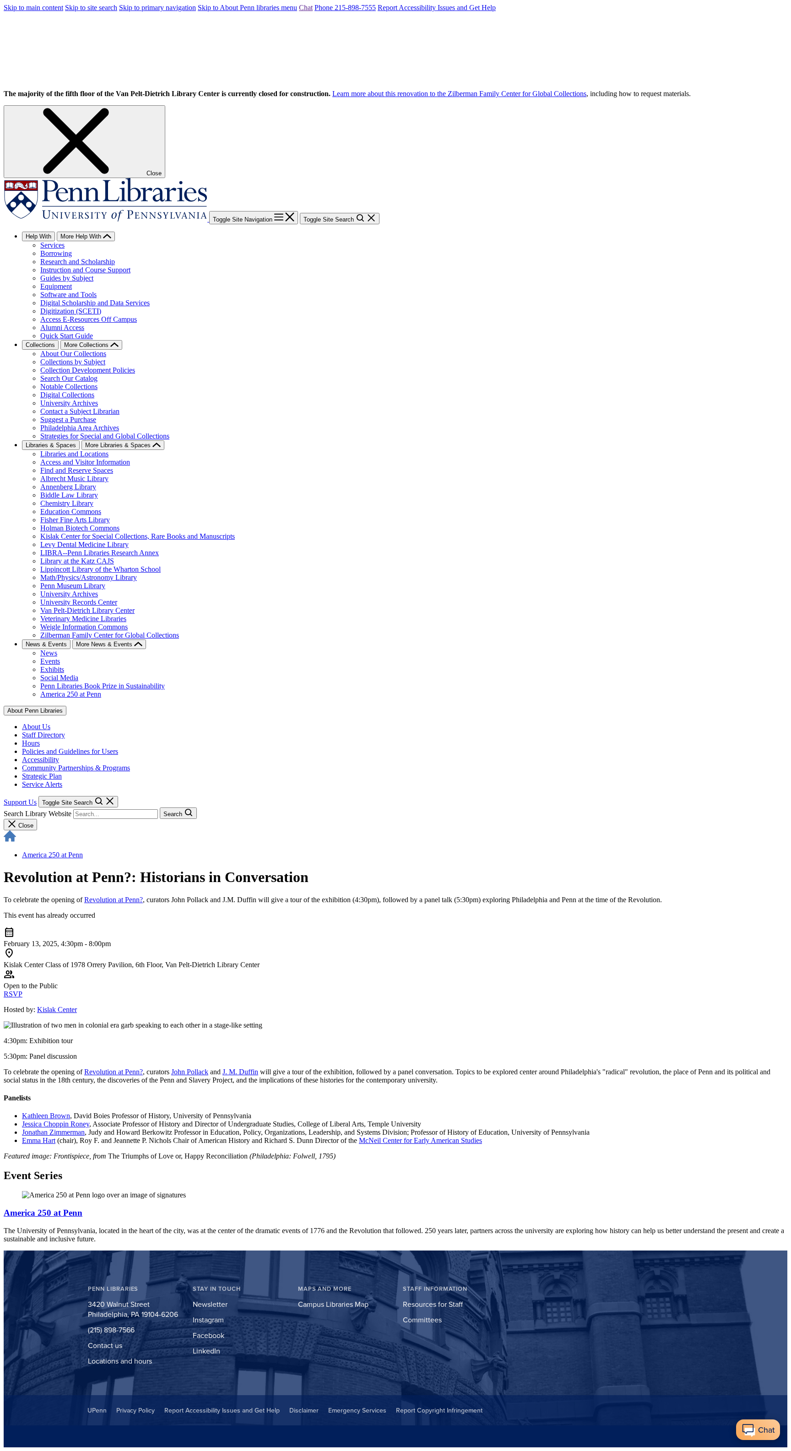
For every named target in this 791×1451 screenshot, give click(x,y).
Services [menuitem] (52, 245)
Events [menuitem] (50, 661)
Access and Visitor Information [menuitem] (85, 462)
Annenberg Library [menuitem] (68, 487)
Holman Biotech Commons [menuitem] (79, 528)
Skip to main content (33, 7)
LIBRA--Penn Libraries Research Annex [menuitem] (99, 553)
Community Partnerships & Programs (76, 768)
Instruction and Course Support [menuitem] (85, 270)
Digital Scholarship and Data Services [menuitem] (95, 303)
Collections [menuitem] (40, 344)
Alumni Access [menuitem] (62, 327)
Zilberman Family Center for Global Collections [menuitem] (109, 635)
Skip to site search (91, 7)
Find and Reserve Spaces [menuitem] (76, 470)
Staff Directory (43, 735)
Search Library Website (37, 814)
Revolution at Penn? (113, 900)
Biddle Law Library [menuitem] (69, 495)
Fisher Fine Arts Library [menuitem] (75, 520)
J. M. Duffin (240, 1072)
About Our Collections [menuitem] (73, 353)
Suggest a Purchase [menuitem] (68, 419)
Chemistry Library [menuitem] (66, 503)
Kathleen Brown (46, 1116)
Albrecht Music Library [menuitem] (74, 478)
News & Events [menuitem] (46, 644)
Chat (306, 7)
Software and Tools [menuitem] (68, 294)
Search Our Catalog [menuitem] (69, 378)
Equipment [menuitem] (56, 286)
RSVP (13, 994)
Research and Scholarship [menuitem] (77, 261)
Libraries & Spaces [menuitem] (51, 445)
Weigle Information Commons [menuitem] (84, 627)
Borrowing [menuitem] (56, 253)
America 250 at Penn (52, 855)
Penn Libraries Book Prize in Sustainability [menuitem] (102, 686)
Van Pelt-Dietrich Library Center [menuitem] (87, 610)
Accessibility (40, 759)
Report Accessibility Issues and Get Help (437, 7)
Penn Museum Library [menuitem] (72, 586)
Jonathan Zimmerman (53, 1132)
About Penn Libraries (35, 710)
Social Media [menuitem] (59, 678)
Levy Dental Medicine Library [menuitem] (84, 544)
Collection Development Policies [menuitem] (87, 370)
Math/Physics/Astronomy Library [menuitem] (88, 577)
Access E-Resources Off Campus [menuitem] (88, 319)
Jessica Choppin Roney (55, 1124)
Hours (31, 743)
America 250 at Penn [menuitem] (70, 694)
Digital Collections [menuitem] (67, 395)
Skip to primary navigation (157, 7)
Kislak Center (57, 1009)
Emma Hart (38, 1140)
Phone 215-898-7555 (345, 7)
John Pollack (189, 1072)
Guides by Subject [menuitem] (66, 278)
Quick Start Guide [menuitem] (66, 336)
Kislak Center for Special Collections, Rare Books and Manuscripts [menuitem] (137, 536)
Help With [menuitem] (38, 236)
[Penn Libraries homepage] (106, 219)
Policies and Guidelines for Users (70, 751)
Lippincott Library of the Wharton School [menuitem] (100, 569)
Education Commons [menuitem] (70, 511)
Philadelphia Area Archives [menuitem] (79, 428)
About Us (36, 727)
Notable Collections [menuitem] (69, 386)
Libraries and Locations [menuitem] (74, 454)
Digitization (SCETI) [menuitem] (70, 311)
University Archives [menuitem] (69, 403)
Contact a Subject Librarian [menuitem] (79, 411)
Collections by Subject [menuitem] (72, 362)
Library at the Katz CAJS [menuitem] (77, 561)
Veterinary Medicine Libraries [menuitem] (83, 619)
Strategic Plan (42, 776)
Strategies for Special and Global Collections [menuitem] (104, 436)
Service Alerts (42, 784)
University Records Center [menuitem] (78, 602)
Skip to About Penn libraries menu (247, 7)
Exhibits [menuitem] (52, 669)
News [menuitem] (48, 653)
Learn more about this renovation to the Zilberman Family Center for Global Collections (459, 93)
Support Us (20, 802)
